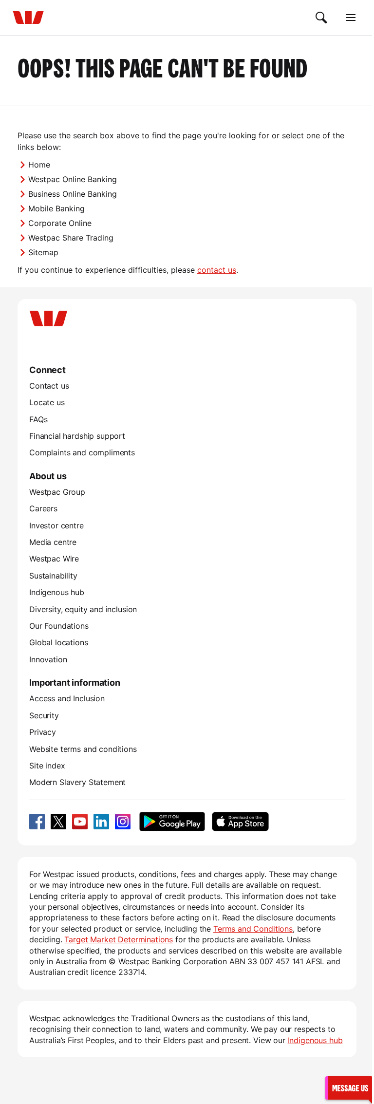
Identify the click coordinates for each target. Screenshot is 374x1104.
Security (44, 715)
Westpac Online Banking (72, 179)
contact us (216, 270)
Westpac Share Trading (70, 238)
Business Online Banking (72, 194)
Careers (43, 508)
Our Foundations (59, 626)
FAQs (38, 419)
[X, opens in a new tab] (58, 821)
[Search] (321, 17)
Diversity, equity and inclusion (83, 609)
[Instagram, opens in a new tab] (123, 821)
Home (39, 164)
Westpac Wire (54, 558)
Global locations (58, 642)
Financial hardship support (77, 436)
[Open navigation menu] (350, 17)
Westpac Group (57, 492)
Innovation (48, 659)
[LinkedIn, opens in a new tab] (101, 821)
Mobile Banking (56, 208)
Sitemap (43, 252)
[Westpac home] (28, 17)
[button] (348, 1087)
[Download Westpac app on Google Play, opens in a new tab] (172, 821)
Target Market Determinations (118, 939)
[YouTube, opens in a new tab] (80, 821)
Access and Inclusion (67, 698)
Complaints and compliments (82, 452)
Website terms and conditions (83, 749)
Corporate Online (60, 223)
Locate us (47, 402)
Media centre (52, 542)
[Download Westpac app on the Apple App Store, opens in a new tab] (240, 821)
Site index (47, 765)
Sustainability (53, 575)
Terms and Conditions (253, 929)
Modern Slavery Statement (77, 782)
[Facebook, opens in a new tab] (37, 821)
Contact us (49, 386)
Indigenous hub (56, 592)
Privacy (42, 732)
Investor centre (56, 525)
